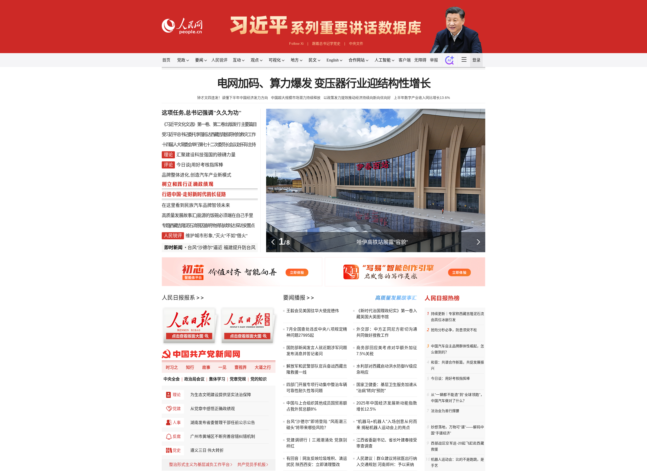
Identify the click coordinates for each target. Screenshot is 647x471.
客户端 (405, 60)
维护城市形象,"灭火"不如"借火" (216, 235)
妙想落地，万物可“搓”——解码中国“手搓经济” (457, 430)
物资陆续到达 (223, 225)
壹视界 (241, 367)
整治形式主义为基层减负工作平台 (199, 464)
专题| (166, 225)
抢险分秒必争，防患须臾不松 (454, 330)
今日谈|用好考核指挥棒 (199, 164)
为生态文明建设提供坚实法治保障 (220, 395)
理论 (177, 395)
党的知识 (258, 379)
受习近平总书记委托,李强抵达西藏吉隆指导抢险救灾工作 (208, 134)
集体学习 (217, 379)
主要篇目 (249, 124)
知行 (190, 367)
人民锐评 (219, 60)
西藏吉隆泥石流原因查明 (191, 225)
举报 (434, 60)
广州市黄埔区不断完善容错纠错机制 (222, 436)
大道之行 (263, 367)
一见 (222, 367)
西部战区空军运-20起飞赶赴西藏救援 (457, 446)
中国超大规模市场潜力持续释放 (295, 98)
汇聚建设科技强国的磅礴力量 (206, 154)
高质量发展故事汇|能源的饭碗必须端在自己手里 (207, 215)
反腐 (177, 436)
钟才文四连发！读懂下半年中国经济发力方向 (232, 98)
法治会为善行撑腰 (445, 411)
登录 (476, 60)
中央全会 (172, 379)
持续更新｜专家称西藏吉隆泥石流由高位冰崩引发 (457, 317)
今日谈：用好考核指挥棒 (450, 378)
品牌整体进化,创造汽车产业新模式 (196, 175)
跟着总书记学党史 (326, 43)
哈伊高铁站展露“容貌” (382, 242)
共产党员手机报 (251, 464)
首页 (166, 60)
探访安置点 (244, 225)
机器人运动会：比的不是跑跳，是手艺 (457, 462)
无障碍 (420, 60)
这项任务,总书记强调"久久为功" (202, 113)
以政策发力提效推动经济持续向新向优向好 (357, 98)
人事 (177, 422)
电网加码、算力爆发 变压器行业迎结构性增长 (323, 83)
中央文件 (356, 43)
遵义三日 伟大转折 (207, 450)
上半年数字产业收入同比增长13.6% (422, 98)
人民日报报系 (178, 297)
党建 (177, 408)
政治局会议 (194, 379)
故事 (206, 367)
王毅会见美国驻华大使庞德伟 (312, 311)
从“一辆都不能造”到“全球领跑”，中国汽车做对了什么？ (457, 398)
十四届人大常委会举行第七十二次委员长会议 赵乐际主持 (208, 144)
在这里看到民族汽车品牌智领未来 (196, 205)
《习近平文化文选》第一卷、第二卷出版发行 (201, 124)
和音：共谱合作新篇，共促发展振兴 (457, 365)
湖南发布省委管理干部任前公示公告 (222, 422)
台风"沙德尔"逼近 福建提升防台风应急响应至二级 (237, 247)
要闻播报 (294, 297)
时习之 (172, 367)
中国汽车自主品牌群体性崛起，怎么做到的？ (457, 349)
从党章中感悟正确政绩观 (212, 408)
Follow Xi (296, 43)
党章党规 (238, 379)
